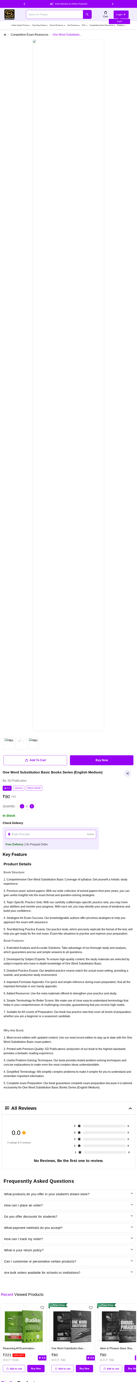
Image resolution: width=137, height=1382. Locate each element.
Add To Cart (38, 760)
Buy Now (102, 760)
